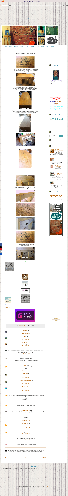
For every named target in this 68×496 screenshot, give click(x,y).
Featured (42, 46)
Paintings (21, 46)
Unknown (25, 365)
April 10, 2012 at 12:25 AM (26, 433)
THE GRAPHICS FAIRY (27, 169)
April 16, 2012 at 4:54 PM (26, 445)
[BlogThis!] (30, 325)
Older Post (44, 457)
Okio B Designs (25, 330)
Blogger (48, 486)
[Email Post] (28, 325)
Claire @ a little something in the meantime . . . (25, 348)
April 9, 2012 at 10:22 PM (26, 414)
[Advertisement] (29, 10)
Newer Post (7, 457)
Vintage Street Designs (25, 449)
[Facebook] (1, 244)
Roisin (25, 336)
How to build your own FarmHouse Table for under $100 (58, 150)
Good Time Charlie (25, 342)
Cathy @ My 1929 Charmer (25, 410)
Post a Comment (25, 455)
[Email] (1, 251)
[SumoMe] (1, 254)
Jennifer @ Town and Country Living (25, 380)
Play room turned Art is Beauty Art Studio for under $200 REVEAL (56, 196)
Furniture (16, 46)
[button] (34, 1)
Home (6, 46)
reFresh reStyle (25, 373)
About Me (11, 46)
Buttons (47, 46)
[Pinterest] (1, 249)
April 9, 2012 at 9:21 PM (25, 400)
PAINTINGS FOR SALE (34, 46)
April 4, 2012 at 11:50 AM (26, 370)
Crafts (26, 46)
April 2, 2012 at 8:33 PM (25, 339)
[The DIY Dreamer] (25, 293)
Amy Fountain (25, 430)
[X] (1, 247)
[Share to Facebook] (32, 325)
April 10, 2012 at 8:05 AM (26, 439)
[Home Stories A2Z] (25, 287)
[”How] (6, 306)
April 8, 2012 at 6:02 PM (25, 377)
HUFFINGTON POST (58, 101)
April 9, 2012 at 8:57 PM (25, 390)
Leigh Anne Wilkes (25, 386)
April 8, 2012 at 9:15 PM (25, 383)
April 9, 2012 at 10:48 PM (26, 420)
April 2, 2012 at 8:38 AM (26, 333)
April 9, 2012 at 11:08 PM (26, 427)
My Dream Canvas (25, 423)
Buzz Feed (56, 103)
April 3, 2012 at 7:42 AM (26, 353)
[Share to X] (31, 325)
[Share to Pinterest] (33, 325)
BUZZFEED (56, 104)
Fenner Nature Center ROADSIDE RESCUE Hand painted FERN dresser (58, 173)
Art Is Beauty (21, 325)
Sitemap (52, 46)
